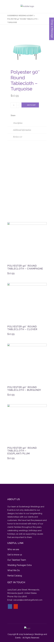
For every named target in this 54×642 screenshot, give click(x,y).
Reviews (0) (17, 137)
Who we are (13, 549)
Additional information (21, 130)
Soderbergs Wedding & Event (20, 16)
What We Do (13, 570)
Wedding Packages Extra (19, 565)
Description (17, 123)
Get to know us (14, 554)
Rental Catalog (14, 575)
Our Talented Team (16, 560)
